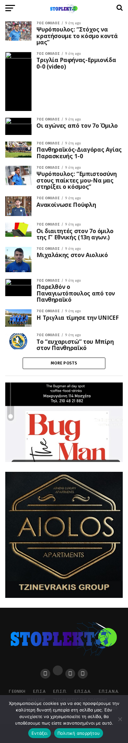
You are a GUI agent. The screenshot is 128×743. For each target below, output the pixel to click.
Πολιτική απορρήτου (78, 733)
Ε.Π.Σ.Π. (60, 691)
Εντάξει (40, 733)
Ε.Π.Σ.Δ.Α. (83, 691)
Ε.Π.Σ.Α (39, 691)
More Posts (64, 363)
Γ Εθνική (17, 691)
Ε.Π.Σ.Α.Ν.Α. (109, 691)
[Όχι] (120, 719)
